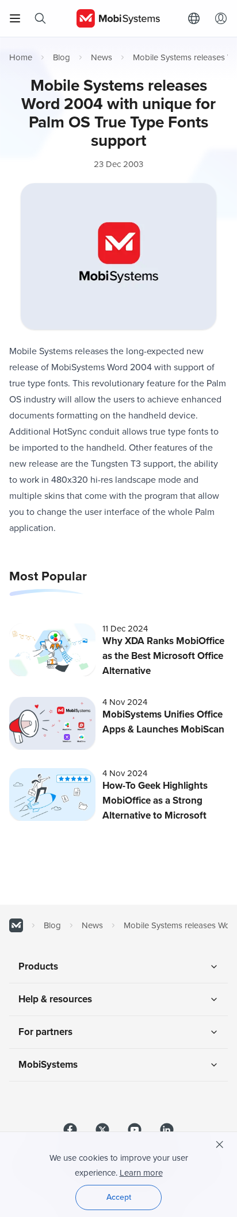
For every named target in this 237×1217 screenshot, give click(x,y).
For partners (45, 1032)
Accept (118, 1197)
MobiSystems (48, 1065)
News (101, 57)
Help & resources (55, 999)
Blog (61, 57)
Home (20, 57)
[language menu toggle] (197, 18)
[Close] (220, 1145)
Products (38, 966)
